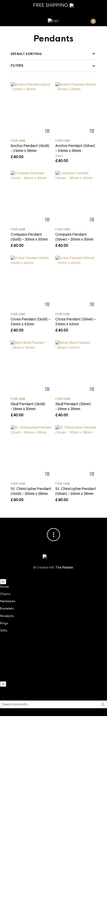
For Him (18, 141)
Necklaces (7, 601)
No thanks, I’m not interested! (53, 897)
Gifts (3, 630)
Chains (5, 594)
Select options (47, 131)
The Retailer (64, 567)
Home (4, 587)
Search (103, 705)
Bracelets (7, 608)
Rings (4, 623)
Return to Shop (53, 863)
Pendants (7, 616)
